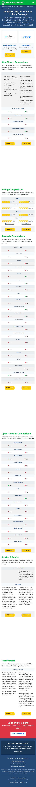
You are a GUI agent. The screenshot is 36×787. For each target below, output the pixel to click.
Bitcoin (19, 346)
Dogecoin (19, 359)
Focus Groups (18, 455)
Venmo (18, 293)
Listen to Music (18, 462)
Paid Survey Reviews (11, 6)
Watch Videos (18, 535)
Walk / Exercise (18, 528)
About (16, 782)
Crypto (18, 339)
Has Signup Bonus (18, 121)
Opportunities (18, 205)
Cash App (19, 260)
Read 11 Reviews (26, 224)
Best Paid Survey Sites (18, 761)
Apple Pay (19, 273)
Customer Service (18, 568)
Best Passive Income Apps (18, 764)
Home (3, 6)
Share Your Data (18, 482)
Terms (25, 782)
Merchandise (18, 365)
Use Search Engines (18, 521)
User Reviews (18, 218)
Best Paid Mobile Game (18, 766)
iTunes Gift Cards (19, 319)
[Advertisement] (18, 167)
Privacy (21, 782)
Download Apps (18, 449)
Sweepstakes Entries (18, 372)
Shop (18, 488)
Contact (12, 782)
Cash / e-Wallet (18, 247)
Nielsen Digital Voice (21, 6)
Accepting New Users (18, 108)
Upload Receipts (18, 515)
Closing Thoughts (18, 669)
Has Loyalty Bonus (18, 134)
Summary (18, 73)
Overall (18, 198)
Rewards (18, 211)
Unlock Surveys (26, 45)
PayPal (18, 280)
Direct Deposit (19, 286)
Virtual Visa (19, 253)
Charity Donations (18, 379)
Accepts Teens (18, 115)
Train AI (18, 508)
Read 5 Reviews (9, 224)
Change (9, 55)
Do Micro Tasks (18, 442)
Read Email (18, 475)
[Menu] (33, 2)
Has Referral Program (18, 128)
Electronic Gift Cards (19, 326)
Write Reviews (18, 541)
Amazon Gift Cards (18, 313)
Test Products (18, 502)
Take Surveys (18, 495)
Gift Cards (18, 300)
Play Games (18, 469)
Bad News (18, 584)
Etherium (19, 352)
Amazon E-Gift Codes (19, 306)
